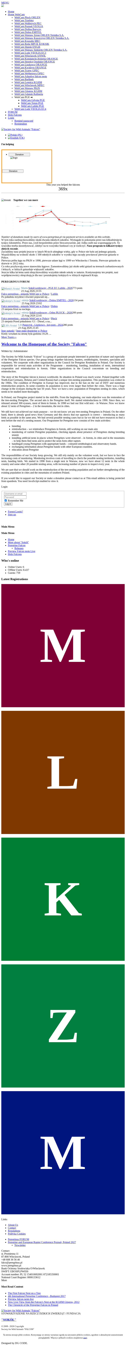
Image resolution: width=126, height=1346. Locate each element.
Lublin (54, 294)
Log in (8, 504)
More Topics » (8, 337)
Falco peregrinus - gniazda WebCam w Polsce (25, 294)
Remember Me (15, 500)
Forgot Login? (15, 511)
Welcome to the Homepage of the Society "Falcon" (44, 344)
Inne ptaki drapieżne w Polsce (31, 330)
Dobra (54, 306)
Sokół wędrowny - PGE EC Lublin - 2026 (50, 288)
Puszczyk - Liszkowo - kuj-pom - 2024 (42, 324)
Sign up (12, 514)
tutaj (85, 1338)
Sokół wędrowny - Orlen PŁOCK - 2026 (50, 312)
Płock (54, 318)
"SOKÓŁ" (8, 1319)
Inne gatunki (7, 330)
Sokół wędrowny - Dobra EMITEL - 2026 (51, 300)
